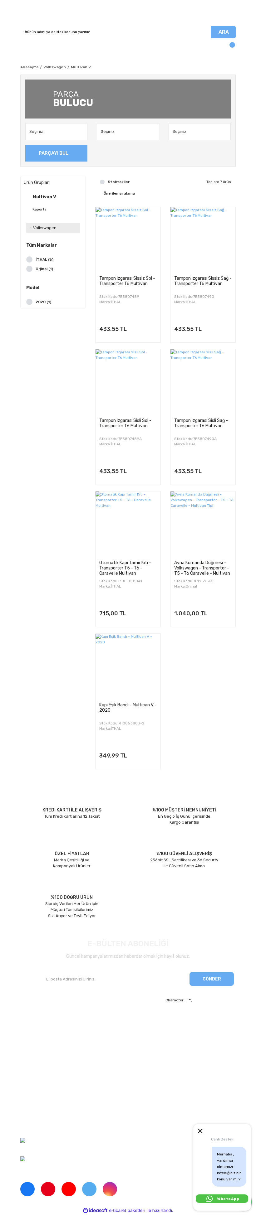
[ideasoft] (95, 1210)
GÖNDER (212, 979)
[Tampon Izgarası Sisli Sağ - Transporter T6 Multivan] (202, 381)
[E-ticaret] (127, 1210)
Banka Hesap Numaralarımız (47, 1051)
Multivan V (81, 67)
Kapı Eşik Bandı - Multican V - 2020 (128, 707)
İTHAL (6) (44, 259)
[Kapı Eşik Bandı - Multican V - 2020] (128, 666)
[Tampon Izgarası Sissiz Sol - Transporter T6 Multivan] (128, 239)
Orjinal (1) (44, 269)
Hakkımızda (31, 1019)
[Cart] (229, 47)
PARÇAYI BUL (53, 153)
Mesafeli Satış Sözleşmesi (45, 1092)
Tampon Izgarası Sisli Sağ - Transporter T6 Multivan (201, 423)
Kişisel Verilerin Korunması (45, 1113)
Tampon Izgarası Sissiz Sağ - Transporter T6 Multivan (203, 281)
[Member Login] (26, 47)
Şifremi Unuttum (110, 1030)
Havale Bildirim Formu (41, 1124)
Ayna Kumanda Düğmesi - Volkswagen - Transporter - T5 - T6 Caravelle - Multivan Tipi (202, 568)
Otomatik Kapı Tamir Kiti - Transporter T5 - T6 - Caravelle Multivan (125, 568)
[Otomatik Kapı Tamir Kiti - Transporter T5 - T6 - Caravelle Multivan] (128, 523)
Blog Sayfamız (33, 1062)
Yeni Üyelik (105, 1019)
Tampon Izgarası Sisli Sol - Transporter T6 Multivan (125, 423)
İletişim (27, 1030)
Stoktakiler (119, 182)
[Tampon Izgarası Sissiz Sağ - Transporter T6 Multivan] (202, 239)
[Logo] (128, 13)
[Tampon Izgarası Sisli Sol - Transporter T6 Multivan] (128, 381)
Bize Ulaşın (105, 1051)
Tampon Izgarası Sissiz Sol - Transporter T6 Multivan (127, 281)
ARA (224, 32)
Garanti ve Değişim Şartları (45, 1103)
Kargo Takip (106, 1040)
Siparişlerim (31, 1040)
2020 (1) (43, 302)
